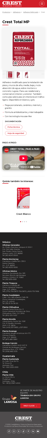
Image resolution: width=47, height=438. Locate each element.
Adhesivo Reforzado (30, 12)
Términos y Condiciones (34, 426)
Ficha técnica (14, 127)
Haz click (30, 406)
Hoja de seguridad (16, 133)
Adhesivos (16, 12)
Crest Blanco (23, 214)
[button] (20, 221)
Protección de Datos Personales (15, 426)
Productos (6, 12)
